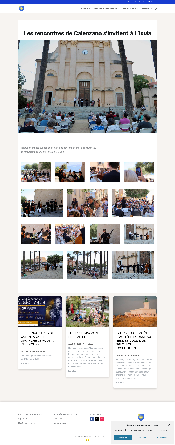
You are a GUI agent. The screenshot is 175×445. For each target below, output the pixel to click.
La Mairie (84, 9)
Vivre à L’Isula (129, 9)
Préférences (161, 437)
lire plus (25, 364)
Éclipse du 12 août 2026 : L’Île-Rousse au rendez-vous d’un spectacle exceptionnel (133, 340)
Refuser (142, 437)
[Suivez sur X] (97, 419)
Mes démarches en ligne (105, 9)
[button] (169, 424)
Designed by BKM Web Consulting (87, 436)
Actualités (40, 352)
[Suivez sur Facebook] (92, 419)
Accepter (123, 437)
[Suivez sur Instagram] (102, 419)
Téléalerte (147, 9)
